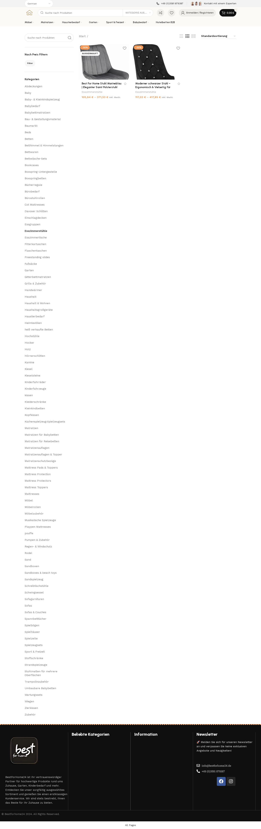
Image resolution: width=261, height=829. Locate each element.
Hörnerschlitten (35, 355)
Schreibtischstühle (36, 586)
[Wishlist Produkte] (171, 12)
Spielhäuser (32, 632)
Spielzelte (31, 638)
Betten (29, 139)
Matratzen (31, 428)
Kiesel (28, 369)
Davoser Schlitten (36, 211)
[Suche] (70, 38)
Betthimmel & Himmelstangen (44, 145)
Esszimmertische (36, 237)
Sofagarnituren (34, 599)
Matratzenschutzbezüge (40, 461)
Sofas (28, 605)
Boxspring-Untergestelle (41, 171)
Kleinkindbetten (35, 408)
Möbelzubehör (34, 513)
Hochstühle (32, 336)
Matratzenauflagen (37, 448)
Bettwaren (31, 152)
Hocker (29, 342)
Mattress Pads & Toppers (41, 467)
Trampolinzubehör (37, 681)
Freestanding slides (37, 257)
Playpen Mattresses (38, 526)
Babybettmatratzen (37, 112)
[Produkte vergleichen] (160, 12)
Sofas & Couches (35, 612)
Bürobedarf (32, 191)
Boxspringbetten (35, 178)
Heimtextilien (33, 323)
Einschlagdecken (36, 217)
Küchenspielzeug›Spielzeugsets (45, 421)
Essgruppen (32, 224)
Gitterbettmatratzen (38, 277)
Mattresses (32, 494)
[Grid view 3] (187, 36)
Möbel (29, 500)
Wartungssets (33, 694)
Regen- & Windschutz (38, 546)
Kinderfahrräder (35, 382)
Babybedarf (32, 106)
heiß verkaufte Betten (39, 329)
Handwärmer (33, 290)
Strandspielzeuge (36, 664)
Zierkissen (31, 708)
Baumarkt (31, 125)
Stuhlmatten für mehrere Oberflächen (41, 673)
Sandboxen (32, 566)
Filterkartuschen (35, 244)
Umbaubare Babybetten (40, 688)
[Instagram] (231, 781)
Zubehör (30, 714)
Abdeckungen (33, 86)
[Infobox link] (169, 3)
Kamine (29, 362)
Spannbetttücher (35, 618)
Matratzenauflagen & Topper (43, 454)
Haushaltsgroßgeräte (39, 309)
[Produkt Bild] (104, 62)
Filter (30, 63)
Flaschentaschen (36, 250)
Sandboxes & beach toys (41, 572)
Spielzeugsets (34, 645)
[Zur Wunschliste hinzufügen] (124, 48)
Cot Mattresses (35, 204)
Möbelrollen (33, 507)
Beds (28, 132)
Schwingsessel (34, 592)
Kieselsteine (32, 375)
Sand (28, 559)
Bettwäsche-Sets (36, 158)
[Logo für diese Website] (29, 12)
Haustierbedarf (35, 316)
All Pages (130, 825)
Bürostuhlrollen (35, 198)
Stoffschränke (34, 658)
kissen (29, 395)
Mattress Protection (38, 474)
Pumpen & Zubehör (37, 540)
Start (82, 36)
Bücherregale (33, 185)
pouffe (29, 533)
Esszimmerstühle (36, 231)
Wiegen (29, 701)
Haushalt (30, 296)
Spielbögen (32, 625)
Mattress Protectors (38, 480)
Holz (28, 349)
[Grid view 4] (193, 36)
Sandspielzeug (34, 579)
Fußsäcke (31, 263)
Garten (29, 270)
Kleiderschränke (35, 401)
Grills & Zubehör (35, 283)
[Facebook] (221, 781)
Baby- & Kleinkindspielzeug (42, 99)
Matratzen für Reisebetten (42, 441)
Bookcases (32, 165)
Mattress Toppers (36, 487)
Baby (28, 93)
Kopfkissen (32, 415)
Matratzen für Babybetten (42, 434)
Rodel (28, 553)
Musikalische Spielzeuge (40, 520)
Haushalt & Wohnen (37, 303)
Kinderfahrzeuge (35, 388)
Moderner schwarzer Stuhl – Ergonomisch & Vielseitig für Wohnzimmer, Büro (152, 87)
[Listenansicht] (181, 36)
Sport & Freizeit (35, 651)
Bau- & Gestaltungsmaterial (43, 119)
